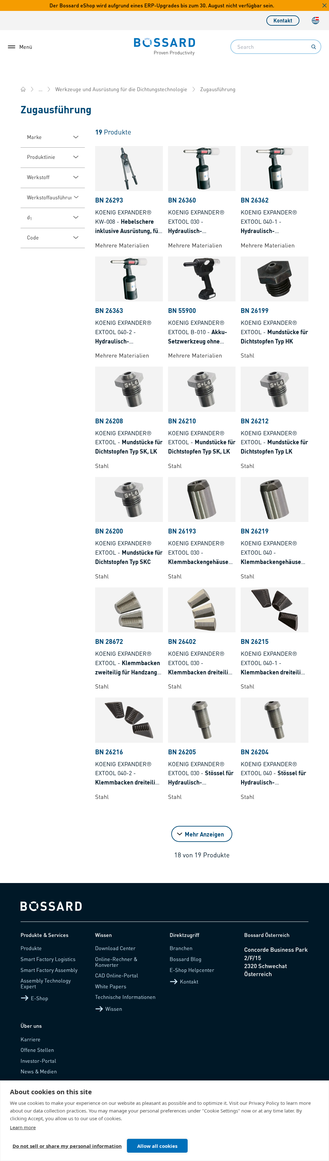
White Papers (110, 986)
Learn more (23, 1127)
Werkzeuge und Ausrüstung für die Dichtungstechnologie (121, 89)
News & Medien (39, 1071)
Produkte (31, 948)
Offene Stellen (37, 1049)
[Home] (23, 89)
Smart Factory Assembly (49, 969)
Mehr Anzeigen (204, 834)
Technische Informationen (125, 996)
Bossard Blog (185, 959)
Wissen (113, 1008)
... (40, 89)
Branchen (181, 948)
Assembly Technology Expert (46, 983)
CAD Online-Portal (116, 975)
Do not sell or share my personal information (67, 1146)
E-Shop (39, 998)
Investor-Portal (38, 1060)
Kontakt (282, 20)
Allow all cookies (157, 1146)
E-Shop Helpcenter (192, 969)
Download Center (115, 948)
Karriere (30, 1039)
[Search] (313, 46)
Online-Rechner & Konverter (116, 962)
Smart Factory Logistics (48, 959)
